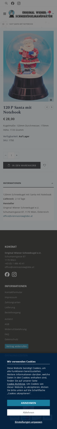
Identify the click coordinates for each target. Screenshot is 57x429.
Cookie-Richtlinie (16, 383)
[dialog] (28, 214)
